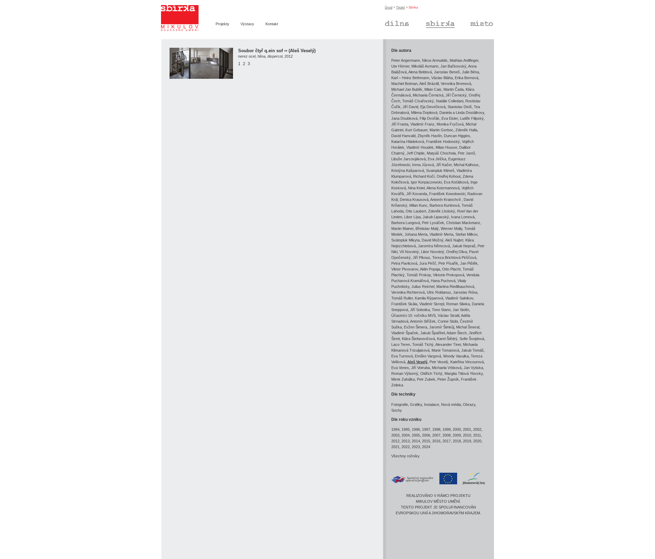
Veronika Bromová (456, 84)
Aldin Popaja (430, 269)
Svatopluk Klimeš (440, 170)
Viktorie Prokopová (448, 275)
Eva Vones (400, 368)
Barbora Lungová (405, 223)
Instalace (431, 404)
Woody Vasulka (456, 356)
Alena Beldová (420, 72)
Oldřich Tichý (431, 373)
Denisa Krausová (414, 199)
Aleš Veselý (417, 362)
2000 (457, 429)
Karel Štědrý (447, 339)
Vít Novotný (409, 252)
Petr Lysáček (433, 223)
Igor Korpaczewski (426, 182)
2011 (477, 435)
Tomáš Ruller (402, 298)
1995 (406, 429)
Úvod (388, 7)
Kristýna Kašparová (407, 170)
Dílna (389, 22)
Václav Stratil (448, 315)
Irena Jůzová (423, 165)
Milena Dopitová (424, 113)
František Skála (404, 304)
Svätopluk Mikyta (405, 240)
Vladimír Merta (441, 234)
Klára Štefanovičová (418, 339)
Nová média (451, 404)
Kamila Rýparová (429, 298)
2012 (395, 441)
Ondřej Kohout (449, 176)
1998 (436, 429)
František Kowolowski (447, 194)
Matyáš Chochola (441, 153)
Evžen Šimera (415, 327)
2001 (467, 429)
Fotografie (399, 404)
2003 (395, 435)
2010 (467, 435)
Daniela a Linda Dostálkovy (461, 113)
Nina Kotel (416, 188)
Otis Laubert (416, 211)
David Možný (432, 240)
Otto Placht (451, 269)
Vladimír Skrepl (431, 304)
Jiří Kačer (444, 165)
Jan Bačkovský (453, 66)
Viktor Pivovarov (404, 269)
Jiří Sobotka (420, 310)
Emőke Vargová (428, 356)
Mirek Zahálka (403, 379)
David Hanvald (403, 136)
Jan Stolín (461, 310)
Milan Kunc (418, 205)
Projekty (222, 24)
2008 (446, 435)
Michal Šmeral (467, 327)
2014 (416, 441)
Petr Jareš (466, 153)
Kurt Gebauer (416, 130)
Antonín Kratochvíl (446, 199)
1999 (446, 429)
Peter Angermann (405, 60)
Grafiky (416, 404)
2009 (457, 435)
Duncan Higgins (457, 136)
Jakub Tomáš (472, 350)
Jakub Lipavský (436, 217)
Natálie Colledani (449, 101)
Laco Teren (400, 344)
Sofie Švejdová (472, 339)
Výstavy (247, 24)
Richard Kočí (424, 176)
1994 (395, 429)
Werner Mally (451, 228)
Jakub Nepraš (464, 246)
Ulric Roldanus (439, 292)
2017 (446, 441)
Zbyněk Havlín (430, 136)
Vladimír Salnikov (459, 298)
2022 (406, 447)
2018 (457, 441)
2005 (416, 435)
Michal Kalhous (466, 165)
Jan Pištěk (469, 263)
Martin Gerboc (441, 130)
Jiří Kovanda (416, 194)
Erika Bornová (466, 78)
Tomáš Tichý (423, 344)
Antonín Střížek (423, 321)
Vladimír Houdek (420, 147)
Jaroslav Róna (465, 292)
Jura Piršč (427, 263)
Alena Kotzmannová (443, 188)
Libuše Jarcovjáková (408, 159)
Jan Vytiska (473, 368)
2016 (436, 441)
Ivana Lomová (463, 217)
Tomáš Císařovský (418, 101)
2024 (426, 447)
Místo (474, 22)
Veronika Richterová (408, 292)
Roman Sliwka (458, 304)
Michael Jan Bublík (406, 89)
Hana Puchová (443, 281)
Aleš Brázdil (429, 84)
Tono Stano (441, 310)
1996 (416, 429)
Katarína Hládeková (407, 141)
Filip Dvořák (429, 118)
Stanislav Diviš (460, 107)
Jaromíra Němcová (434, 246)
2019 (467, 441)
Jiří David (410, 107)
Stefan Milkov (466, 234)
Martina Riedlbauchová (455, 286)
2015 (426, 441)
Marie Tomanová (445, 350)
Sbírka (431, 22)
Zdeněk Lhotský (441, 211)
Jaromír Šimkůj (441, 327)
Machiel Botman (404, 84)
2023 (416, 447)
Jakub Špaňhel (432, 333)
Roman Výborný (404, 373)
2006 (426, 435)
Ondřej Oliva (456, 252)
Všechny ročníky (405, 456)
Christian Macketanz (463, 223)
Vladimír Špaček (404, 333)
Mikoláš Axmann (424, 66)
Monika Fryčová (450, 124)
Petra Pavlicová (404, 263)
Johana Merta (416, 234)
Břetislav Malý (427, 228)
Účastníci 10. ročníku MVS (413, 315)
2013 (406, 441)
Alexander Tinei (448, 344)
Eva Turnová (402, 356)
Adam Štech (457, 333)
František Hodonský (443, 141)
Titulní (400, 7)
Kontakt (271, 24)
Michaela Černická (428, 95)
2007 (436, 435)
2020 (477, 441)
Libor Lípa (412, 217)
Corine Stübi (448, 321)
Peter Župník (448, 379)
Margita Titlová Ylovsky (464, 373)
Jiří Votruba (420, 368)
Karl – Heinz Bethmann (410, 78)
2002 (477, 429)
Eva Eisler (449, 118)
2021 (395, 447)
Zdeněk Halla (466, 130)
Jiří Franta (399, 124)
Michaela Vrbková (447, 368)
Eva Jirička (437, 159)
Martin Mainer (402, 228)
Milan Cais (432, 89)
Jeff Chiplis (416, 153)
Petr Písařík (448, 263)
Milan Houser (446, 147)
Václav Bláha (442, 78)
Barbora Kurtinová (445, 205)
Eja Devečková (433, 107)
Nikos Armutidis (435, 60)
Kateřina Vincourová (467, 362)
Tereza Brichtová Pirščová (454, 257)
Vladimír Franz (422, 124)
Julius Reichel (422, 286)
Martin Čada (453, 89)
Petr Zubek (426, 379)
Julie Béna (470, 72)
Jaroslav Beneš (447, 72)
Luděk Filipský (472, 118)
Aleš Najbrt (454, 240)
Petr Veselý (439, 362)
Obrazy (469, 404)
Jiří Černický (456, 95)
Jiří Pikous (421, 257)
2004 (406, 435)
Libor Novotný (432, 252)
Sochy (396, 410)
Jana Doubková (404, 118)
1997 (426, 429)
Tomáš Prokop (419, 275)
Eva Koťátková (456, 182)
